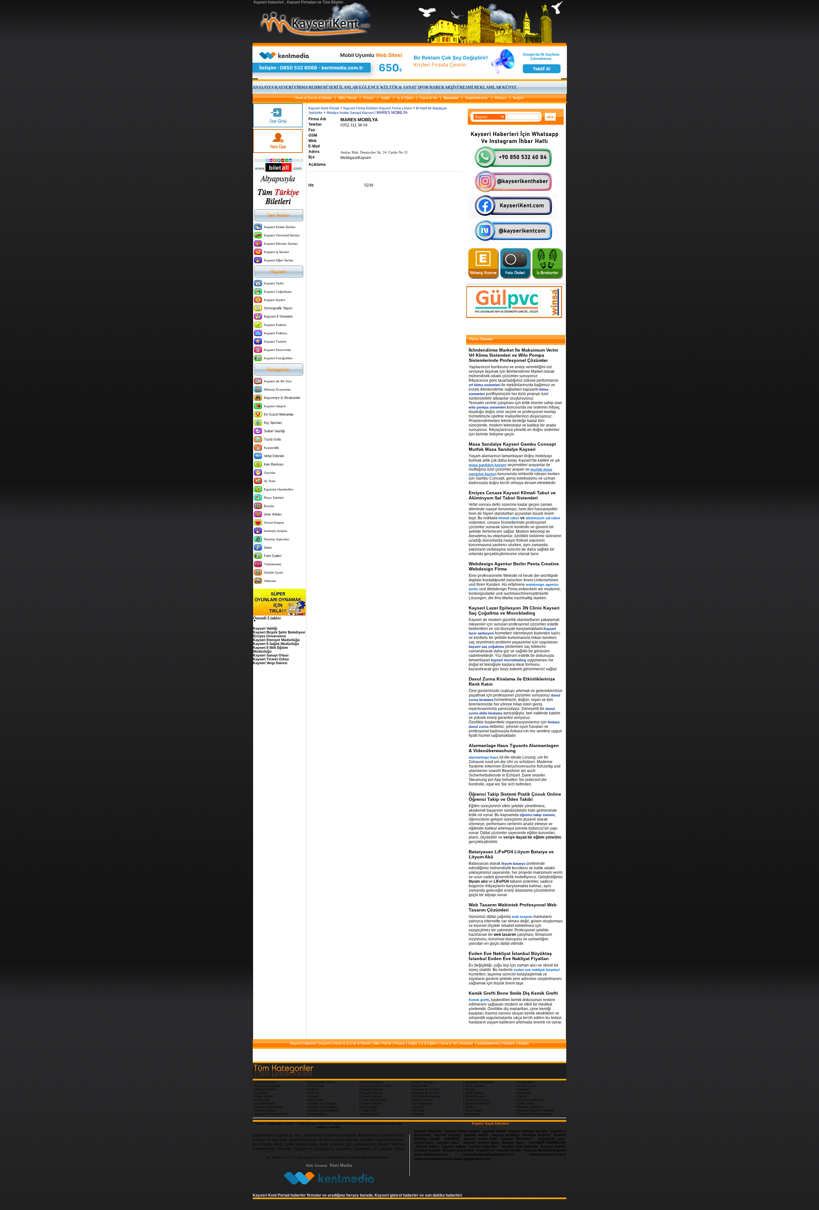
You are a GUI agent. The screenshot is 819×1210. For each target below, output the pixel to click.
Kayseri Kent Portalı (323, 108)
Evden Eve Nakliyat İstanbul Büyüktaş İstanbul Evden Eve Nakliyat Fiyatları (510, 956)
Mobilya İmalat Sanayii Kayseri (350, 113)
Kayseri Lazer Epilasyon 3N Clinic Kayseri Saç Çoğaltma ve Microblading (514, 610)
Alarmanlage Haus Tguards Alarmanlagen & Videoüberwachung (514, 748)
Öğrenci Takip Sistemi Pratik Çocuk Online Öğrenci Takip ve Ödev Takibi (515, 797)
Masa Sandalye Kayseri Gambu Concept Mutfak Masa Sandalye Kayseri (512, 447)
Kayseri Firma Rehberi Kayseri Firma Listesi (377, 108)
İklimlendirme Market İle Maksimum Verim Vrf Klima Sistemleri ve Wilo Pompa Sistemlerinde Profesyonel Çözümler (513, 355)
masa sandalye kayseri (487, 465)
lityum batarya (513, 863)
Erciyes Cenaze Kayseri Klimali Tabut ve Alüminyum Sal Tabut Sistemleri (512, 495)
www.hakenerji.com (431, 1154)
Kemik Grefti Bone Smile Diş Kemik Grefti (513, 993)
